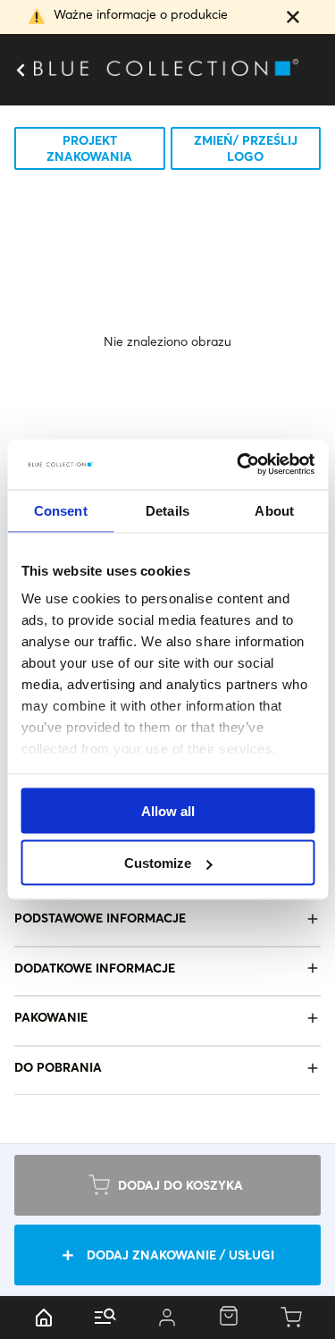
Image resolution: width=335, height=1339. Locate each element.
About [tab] (274, 510)
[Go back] (20, 70)
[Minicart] (291, 1317)
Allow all (168, 810)
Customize (157, 863)
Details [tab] (167, 510)
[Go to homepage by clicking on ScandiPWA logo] (168, 70)
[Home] (43, 1317)
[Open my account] (166, 1317)
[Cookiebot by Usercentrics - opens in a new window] (238, 464)
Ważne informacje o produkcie (141, 14)
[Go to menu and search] (105, 1317)
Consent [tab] (61, 510)
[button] (293, 19)
